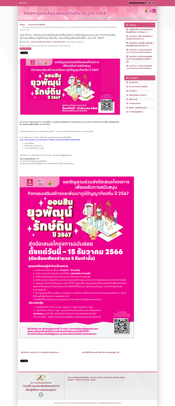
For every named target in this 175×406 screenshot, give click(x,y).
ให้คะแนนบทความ (25, 48)
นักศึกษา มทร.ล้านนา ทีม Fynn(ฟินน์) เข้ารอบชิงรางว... (41, 352)
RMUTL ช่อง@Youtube (137, 107)
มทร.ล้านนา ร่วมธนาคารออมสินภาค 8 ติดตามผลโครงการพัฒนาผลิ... (139, 59)
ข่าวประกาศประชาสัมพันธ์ (138, 86)
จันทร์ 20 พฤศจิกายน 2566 (40, 42)
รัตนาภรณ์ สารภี (59, 42)
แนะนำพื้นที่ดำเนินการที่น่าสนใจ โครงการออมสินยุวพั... (99, 352)
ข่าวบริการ (132, 90)
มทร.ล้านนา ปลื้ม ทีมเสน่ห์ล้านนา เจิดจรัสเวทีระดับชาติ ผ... (139, 37)
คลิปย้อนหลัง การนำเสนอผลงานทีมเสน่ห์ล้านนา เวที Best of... (139, 30)
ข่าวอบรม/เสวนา (134, 103)
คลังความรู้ (132, 99)
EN (154, 3)
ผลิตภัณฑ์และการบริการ (137, 95)
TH (150, 3)
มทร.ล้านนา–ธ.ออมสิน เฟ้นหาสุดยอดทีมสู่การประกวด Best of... (139, 44)
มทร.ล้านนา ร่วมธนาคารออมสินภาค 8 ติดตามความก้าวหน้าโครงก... (139, 51)
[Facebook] (41, 394)
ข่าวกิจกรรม (133, 82)
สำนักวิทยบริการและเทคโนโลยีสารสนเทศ (83, 403)
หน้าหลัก (24, 3)
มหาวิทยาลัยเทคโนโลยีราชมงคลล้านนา (109, 403)
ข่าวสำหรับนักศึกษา (135, 111)
